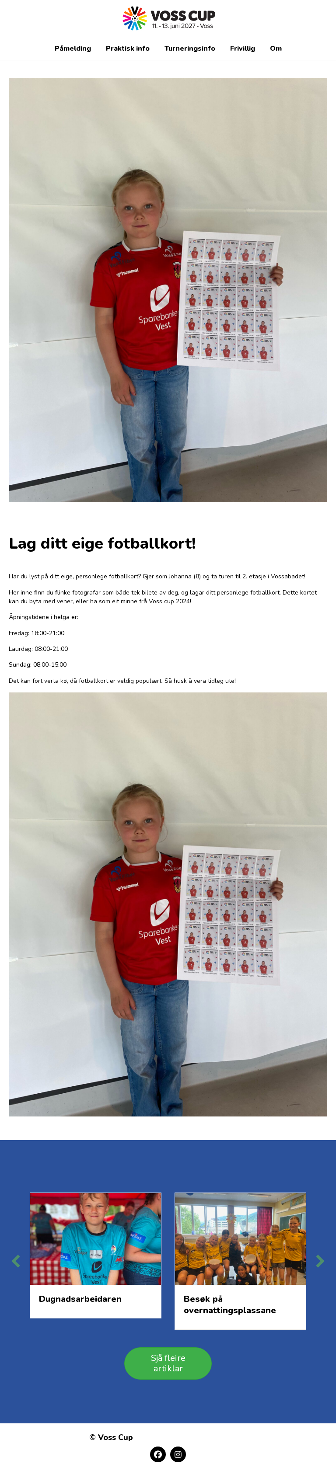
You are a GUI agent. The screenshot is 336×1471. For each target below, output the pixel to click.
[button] (16, 1261)
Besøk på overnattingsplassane (230, 1304)
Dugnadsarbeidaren (80, 1299)
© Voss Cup (111, 1437)
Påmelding (73, 48)
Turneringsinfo (189, 48)
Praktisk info (128, 48)
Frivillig (242, 48)
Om (276, 48)
